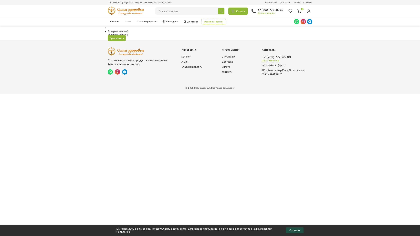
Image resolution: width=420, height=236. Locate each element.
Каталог (186, 56)
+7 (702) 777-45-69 (271, 9)
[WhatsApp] (296, 21)
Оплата (296, 2)
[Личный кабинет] (308, 11)
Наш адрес (172, 21)
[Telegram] (309, 21)
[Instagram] (303, 21)
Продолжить (117, 38)
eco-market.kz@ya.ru (273, 65)
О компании (271, 2)
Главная (114, 21)
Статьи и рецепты (147, 21)
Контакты (307, 2)
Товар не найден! (118, 31)
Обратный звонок (266, 13)
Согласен (294, 230)
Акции (184, 61)
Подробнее (123, 231)
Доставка (285, 2)
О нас (128, 21)
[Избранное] (290, 11)
